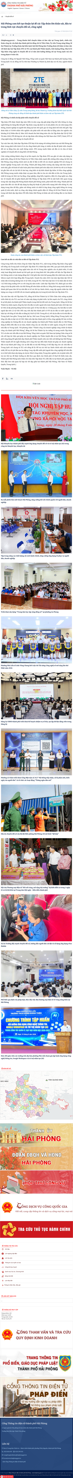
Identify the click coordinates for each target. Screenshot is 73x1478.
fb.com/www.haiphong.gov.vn (12, 1458)
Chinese (27, 8)
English (10, 8)
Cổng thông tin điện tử (16, 3)
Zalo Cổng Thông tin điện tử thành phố (14, 1462)
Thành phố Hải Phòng (20, 5)
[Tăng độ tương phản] (10, 35)
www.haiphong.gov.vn (37, 1472)
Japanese (15, 8)
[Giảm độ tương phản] (13, 35)
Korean (22, 8)
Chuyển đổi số (9, 16)
